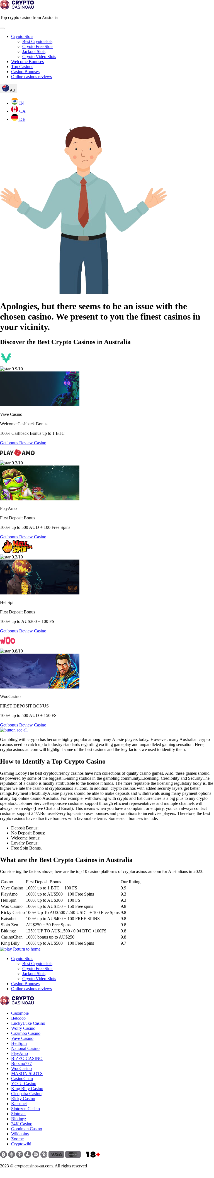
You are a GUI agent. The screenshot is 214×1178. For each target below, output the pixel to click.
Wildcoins (20, 1133)
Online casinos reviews (31, 76)
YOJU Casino (23, 1083)
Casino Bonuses (25, 71)
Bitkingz (18, 1118)
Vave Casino (22, 1038)
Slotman (18, 1113)
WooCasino (21, 1068)
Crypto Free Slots (37, 46)
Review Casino (32, 442)
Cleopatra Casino (26, 1093)
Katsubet (19, 1103)
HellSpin (19, 1043)
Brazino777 (21, 1063)
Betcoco (18, 1018)
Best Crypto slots (37, 41)
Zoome (17, 1138)
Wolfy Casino (23, 1028)
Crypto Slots (22, 36)
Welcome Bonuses (27, 61)
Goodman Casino (26, 1128)
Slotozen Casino (25, 1108)
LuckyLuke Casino (28, 1023)
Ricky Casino (23, 1098)
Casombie (20, 1013)
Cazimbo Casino (25, 1033)
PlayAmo (19, 1053)
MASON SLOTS (27, 1073)
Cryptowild (21, 1143)
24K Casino (21, 1123)
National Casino (25, 1048)
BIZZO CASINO (27, 1058)
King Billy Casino (27, 1088)
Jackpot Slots (33, 51)
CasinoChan (22, 1078)
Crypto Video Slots (39, 56)
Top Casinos (22, 66)
